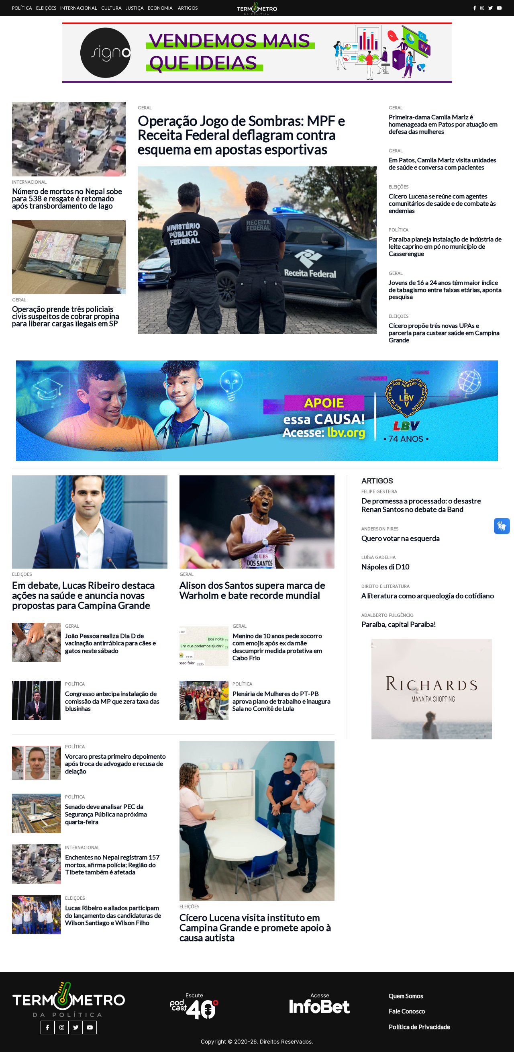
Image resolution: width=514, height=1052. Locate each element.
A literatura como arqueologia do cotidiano (427, 595)
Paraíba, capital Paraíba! (398, 624)
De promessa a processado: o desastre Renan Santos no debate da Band (421, 505)
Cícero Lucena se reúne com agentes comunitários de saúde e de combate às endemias (442, 203)
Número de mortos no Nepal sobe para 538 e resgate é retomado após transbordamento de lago (67, 198)
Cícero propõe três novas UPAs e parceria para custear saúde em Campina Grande (444, 332)
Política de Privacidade (419, 1026)
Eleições (46, 7)
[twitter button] (490, 7)
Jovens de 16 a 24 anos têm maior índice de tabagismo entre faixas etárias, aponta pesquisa (445, 289)
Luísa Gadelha (378, 557)
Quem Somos (406, 995)
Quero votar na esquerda (400, 538)
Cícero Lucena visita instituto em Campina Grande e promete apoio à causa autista (255, 927)
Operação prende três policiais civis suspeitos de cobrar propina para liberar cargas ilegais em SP (65, 316)
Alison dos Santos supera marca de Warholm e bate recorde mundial (252, 590)
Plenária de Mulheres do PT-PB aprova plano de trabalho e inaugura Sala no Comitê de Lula (281, 701)
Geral (19, 300)
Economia (160, 7)
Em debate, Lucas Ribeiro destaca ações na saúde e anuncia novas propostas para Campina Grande (83, 595)
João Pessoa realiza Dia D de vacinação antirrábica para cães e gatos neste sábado (110, 643)
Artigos (188, 7)
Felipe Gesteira (379, 491)
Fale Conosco (407, 1011)
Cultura (111, 7)
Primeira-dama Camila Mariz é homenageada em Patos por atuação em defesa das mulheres (443, 124)
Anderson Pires (380, 529)
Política (22, 7)
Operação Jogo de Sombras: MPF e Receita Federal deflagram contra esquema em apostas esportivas (241, 134)
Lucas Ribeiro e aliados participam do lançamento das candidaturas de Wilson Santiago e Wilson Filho (113, 915)
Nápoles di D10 (385, 567)
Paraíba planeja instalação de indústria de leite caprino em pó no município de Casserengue (445, 246)
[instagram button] (482, 7)
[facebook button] (474, 7)
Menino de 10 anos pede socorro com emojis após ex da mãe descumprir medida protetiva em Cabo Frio (277, 647)
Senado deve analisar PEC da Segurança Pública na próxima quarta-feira (106, 813)
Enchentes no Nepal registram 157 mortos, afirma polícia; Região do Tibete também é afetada (112, 864)
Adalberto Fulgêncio (387, 615)
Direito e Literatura (385, 586)
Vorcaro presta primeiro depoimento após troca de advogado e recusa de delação (115, 763)
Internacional (78, 7)
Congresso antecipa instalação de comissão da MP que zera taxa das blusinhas (112, 701)
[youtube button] (499, 7)
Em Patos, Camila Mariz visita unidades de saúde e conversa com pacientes (442, 163)
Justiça (135, 7)
